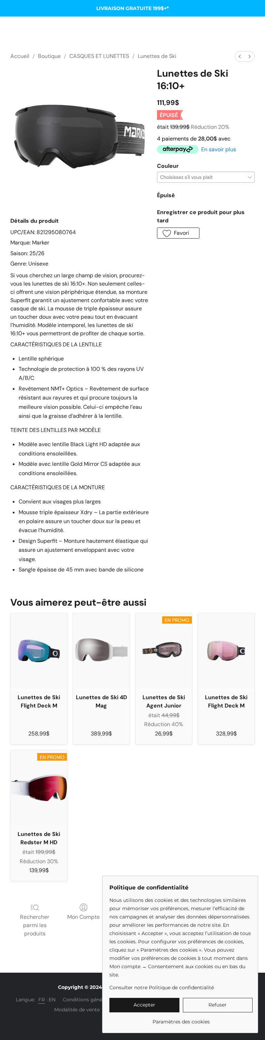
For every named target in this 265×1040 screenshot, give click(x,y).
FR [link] (41, 999)
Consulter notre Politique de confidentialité (161, 987)
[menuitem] (240, 56)
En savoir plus (218, 149)
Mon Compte (83, 917)
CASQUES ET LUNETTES (99, 56)
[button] (178, 233)
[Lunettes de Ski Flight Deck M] (39, 650)
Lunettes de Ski (157, 56)
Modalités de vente (77, 1010)
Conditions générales (88, 999)
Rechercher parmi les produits (34, 925)
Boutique (49, 56)
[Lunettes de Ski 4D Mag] (101, 650)
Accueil (19, 56)
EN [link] (52, 999)
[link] (181, 1019)
